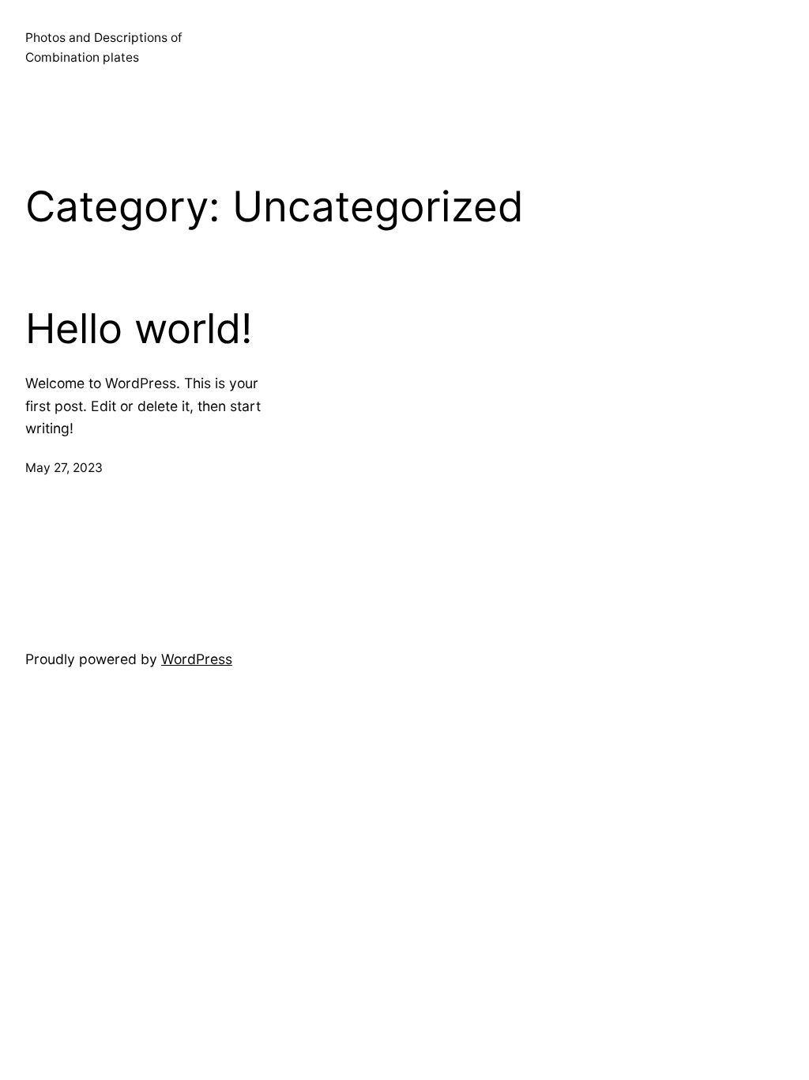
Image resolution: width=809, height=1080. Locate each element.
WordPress (196, 659)
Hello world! (138, 328)
